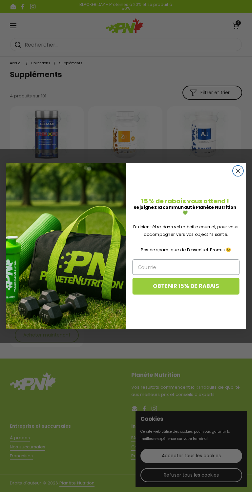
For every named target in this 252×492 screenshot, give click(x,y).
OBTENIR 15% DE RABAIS (186, 286)
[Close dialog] (238, 171)
